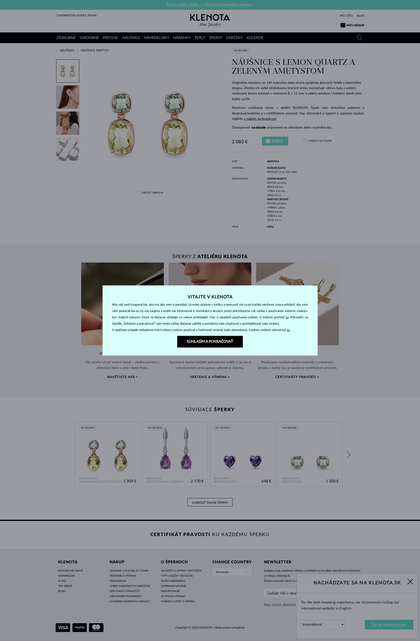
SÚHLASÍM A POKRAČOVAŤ (210, 341)
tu (287, 317)
